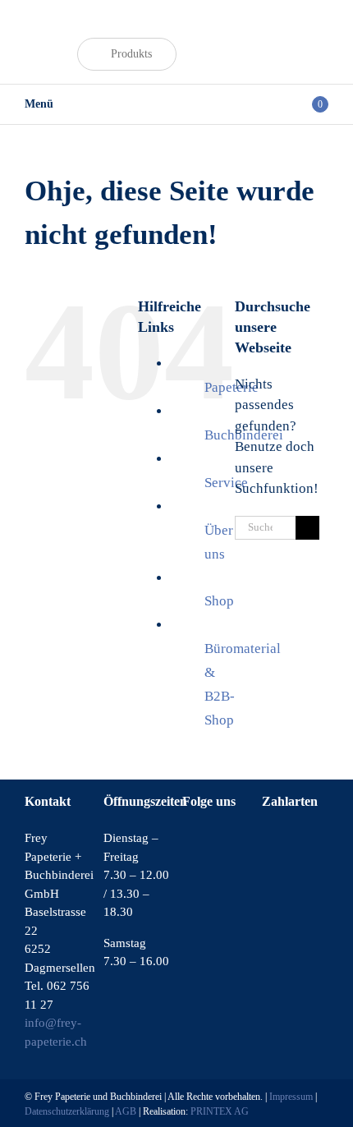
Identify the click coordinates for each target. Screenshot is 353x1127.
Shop (219, 601)
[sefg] (48, 30)
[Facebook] (187, 839)
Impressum (291, 1096)
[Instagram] (209, 839)
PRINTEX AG (219, 1111)
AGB (125, 1111)
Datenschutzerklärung (67, 1111)
